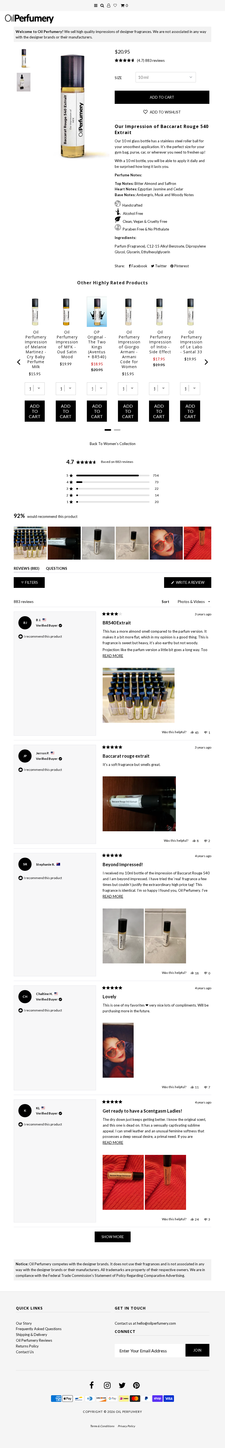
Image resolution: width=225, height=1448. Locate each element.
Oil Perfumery (129, 1411)
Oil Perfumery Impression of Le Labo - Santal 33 (191, 342)
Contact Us (25, 1352)
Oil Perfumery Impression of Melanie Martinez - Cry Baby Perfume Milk (36, 349)
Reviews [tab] (26, 569)
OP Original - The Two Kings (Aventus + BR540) (97, 344)
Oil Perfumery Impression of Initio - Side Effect (160, 342)
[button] (112, 475)
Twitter (160, 266)
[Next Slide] (207, 543)
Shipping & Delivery (31, 1334)
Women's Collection (119, 443)
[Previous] (19, 362)
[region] (112, 543)
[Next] (205, 362)
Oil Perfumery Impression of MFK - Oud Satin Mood (67, 344)
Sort (166, 601)
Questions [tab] (56, 569)
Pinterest (181, 266)
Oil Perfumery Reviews (34, 1340)
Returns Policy (27, 1346)
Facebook (139, 266)
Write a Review (193, 584)
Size (118, 78)
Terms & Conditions (102, 1426)
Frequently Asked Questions (38, 1329)
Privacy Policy (126, 1426)
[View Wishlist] (115, 5)
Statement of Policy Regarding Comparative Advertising (139, 1275)
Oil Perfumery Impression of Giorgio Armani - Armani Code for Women (129, 349)
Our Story (24, 1323)
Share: (120, 266)
